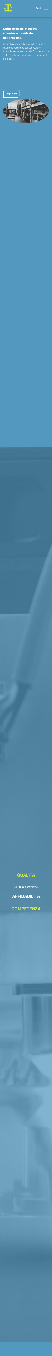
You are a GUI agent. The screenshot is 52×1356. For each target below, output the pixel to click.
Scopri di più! (11, 94)
